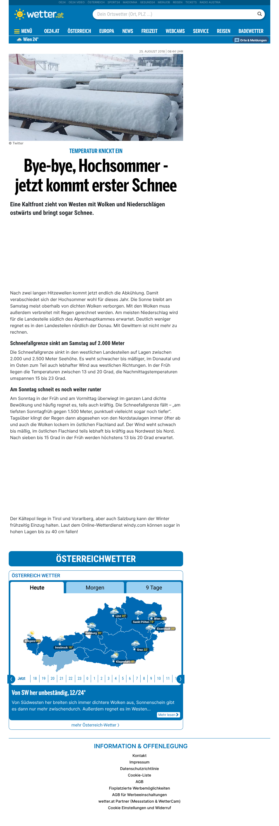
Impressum (139, 762)
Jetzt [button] (21, 678)
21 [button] (61, 678)
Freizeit (149, 31)
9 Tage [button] (154, 587)
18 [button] (35, 678)
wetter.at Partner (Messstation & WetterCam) (139, 801)
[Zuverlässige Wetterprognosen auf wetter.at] (48, 14)
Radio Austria (210, 2)
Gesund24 (147, 2)
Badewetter (251, 31)
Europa (106, 31)
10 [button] (159, 678)
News (127, 31)
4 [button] (116, 678)
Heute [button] (37, 587)
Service (201, 31)
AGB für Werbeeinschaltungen (139, 795)
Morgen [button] (95, 587)
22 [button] (70, 678)
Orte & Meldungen (253, 40)
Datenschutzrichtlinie (139, 768)
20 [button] (52, 678)
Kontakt (139, 755)
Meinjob (164, 2)
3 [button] (109, 678)
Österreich (95, 2)
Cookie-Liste (139, 775)
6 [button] (130, 678)
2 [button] (101, 678)
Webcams (175, 31)
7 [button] (137, 678)
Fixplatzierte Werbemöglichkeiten (139, 788)
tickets (191, 2)
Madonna (130, 2)
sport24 (114, 2)
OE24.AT (51, 31)
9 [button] (151, 678)
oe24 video (77, 2)
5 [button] (123, 678)
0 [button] (87, 678)
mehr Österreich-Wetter (93, 725)
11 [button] (168, 678)
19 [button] (44, 678)
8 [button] (144, 678)
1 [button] (94, 678)
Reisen (178, 2)
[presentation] (11, 679)
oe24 (62, 2)
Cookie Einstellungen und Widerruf (139, 808)
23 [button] (79, 678)
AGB (140, 782)
